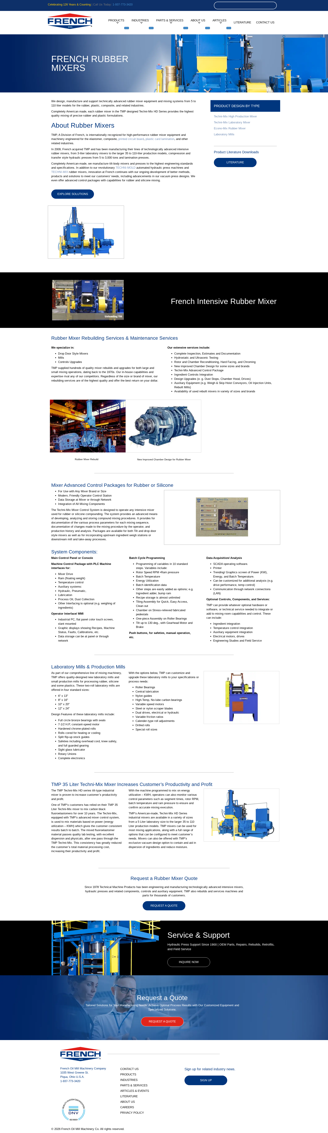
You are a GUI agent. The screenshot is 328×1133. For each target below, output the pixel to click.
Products (116, 20)
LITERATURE (129, 1096)
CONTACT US (129, 1069)
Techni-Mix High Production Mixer (235, 116)
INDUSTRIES (129, 1080)
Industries (140, 20)
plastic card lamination (160, 139)
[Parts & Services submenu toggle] (185, 28)
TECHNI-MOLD (125, 167)
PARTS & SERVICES (133, 1085)
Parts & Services (169, 20)
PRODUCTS (128, 1074)
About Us (198, 20)
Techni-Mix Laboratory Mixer (232, 122)
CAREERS (127, 1107)
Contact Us (265, 22)
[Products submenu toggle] (126, 28)
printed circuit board (131, 139)
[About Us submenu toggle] (207, 28)
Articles (219, 20)
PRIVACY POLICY (132, 1112)
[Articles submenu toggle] (228, 28)
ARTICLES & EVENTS (134, 1091)
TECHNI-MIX (59, 172)
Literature (242, 22)
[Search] (273, 5)
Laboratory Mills (224, 134)
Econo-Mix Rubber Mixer (230, 128)
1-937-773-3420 (123, 4)
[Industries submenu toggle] (151, 28)
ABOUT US (127, 1101)
